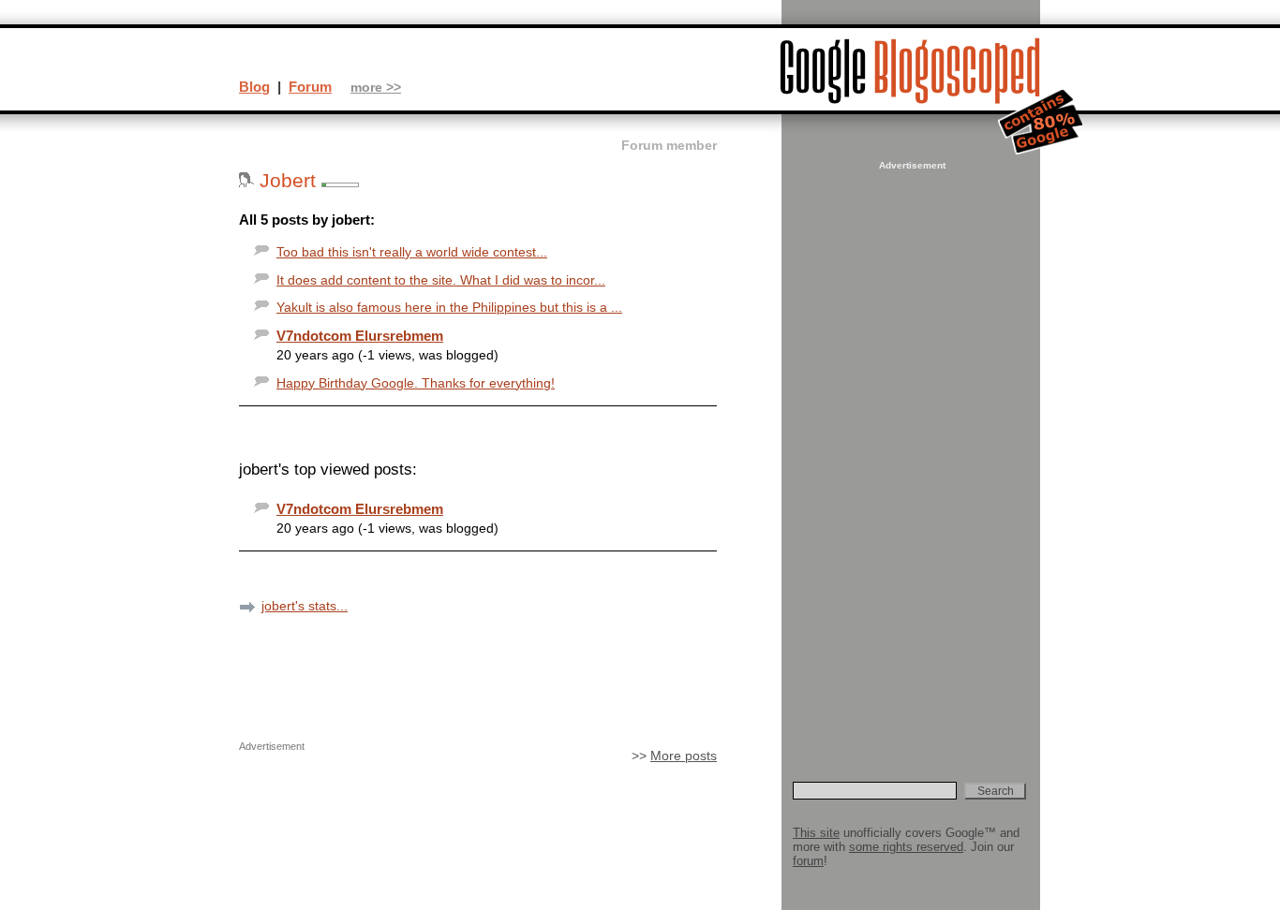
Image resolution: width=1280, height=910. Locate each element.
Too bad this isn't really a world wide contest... (411, 252)
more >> (375, 88)
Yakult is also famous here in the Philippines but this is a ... (449, 308)
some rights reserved (906, 847)
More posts (683, 756)
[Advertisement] (910, 455)
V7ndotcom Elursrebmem (359, 336)
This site (816, 833)
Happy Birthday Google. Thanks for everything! (415, 383)
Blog (254, 87)
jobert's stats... (304, 605)
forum (808, 861)
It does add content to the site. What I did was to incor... (440, 280)
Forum (310, 87)
